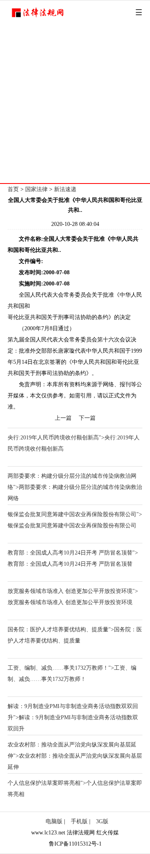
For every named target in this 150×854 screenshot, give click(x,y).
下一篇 (87, 418)
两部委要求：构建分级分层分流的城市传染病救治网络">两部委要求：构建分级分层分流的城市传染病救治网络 (75, 487)
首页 (13, 189)
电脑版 (54, 821)
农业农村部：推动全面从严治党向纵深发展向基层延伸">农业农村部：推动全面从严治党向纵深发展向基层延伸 (75, 756)
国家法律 (36, 189)
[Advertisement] (75, 104)
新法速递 (65, 189)
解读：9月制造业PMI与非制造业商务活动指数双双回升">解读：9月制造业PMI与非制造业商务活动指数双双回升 (73, 717)
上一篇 (63, 418)
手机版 (79, 821)
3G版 (102, 821)
